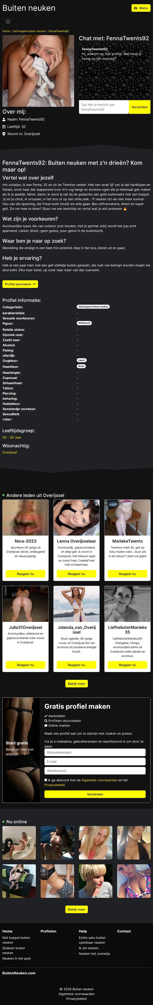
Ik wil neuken (88, 948)
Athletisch (84, 322)
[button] (38, 71)
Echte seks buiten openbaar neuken (92, 940)
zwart (81, 360)
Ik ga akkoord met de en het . (86, 782)
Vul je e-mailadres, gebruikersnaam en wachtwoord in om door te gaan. (93, 743)
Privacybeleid (54, 785)
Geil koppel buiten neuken (29, 31)
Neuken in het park (16, 958)
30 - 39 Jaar (11, 437)
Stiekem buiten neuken (13, 950)
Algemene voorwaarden (99, 780)
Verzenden (95, 794)
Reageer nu (25, 574)
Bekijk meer (76, 684)
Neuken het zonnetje (94, 954)
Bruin (81, 366)
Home (6, 31)
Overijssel (9, 452)
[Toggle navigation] (8, 22)
